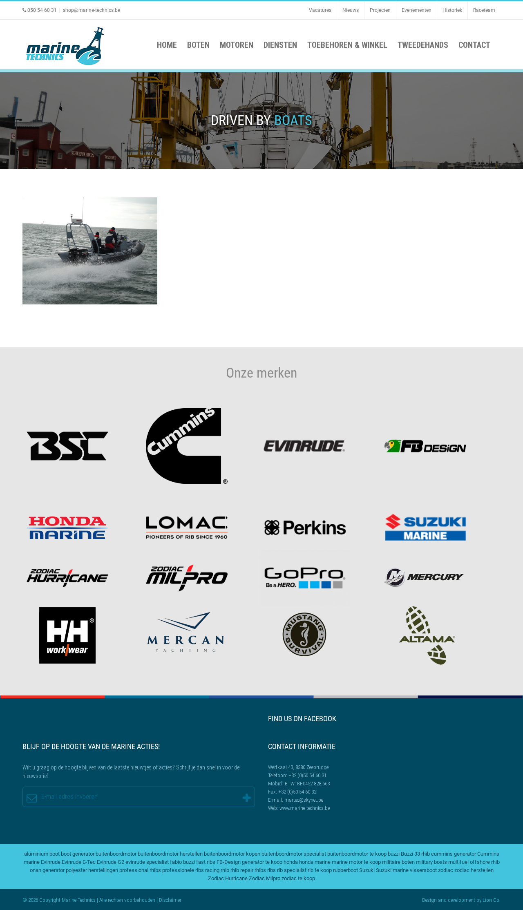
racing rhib (217, 870)
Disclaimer (170, 900)
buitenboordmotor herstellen (170, 854)
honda (291, 862)
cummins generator (453, 854)
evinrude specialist (147, 862)
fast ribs (205, 862)
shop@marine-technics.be (91, 10)
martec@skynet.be (303, 800)
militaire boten (398, 862)
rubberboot (345, 870)
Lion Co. (492, 900)
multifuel (458, 862)
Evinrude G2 (110, 862)
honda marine (315, 862)
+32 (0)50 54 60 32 (297, 792)
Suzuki (367, 870)
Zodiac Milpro (89, 251)
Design (429, 900)
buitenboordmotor (116, 854)
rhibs (260, 870)
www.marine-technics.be (304, 808)
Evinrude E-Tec (79, 862)
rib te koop (320, 870)
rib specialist (291, 870)
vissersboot (423, 870)
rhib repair (241, 870)
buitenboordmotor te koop (357, 854)
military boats (431, 862)
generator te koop (262, 862)
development (461, 900)
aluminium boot (42, 854)
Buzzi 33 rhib (415, 854)
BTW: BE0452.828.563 (307, 783)
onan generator (47, 870)
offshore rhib (485, 862)
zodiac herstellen (474, 870)
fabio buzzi (182, 862)
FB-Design (229, 862)
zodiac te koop (298, 878)
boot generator (77, 854)
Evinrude (50, 862)
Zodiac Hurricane (228, 878)
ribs (271, 870)
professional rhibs (140, 870)
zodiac (445, 870)
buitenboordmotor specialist (294, 854)
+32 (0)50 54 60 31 (307, 775)
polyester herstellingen (92, 870)
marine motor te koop (356, 862)
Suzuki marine (392, 870)
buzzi (394, 854)
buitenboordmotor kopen (232, 854)
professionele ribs (183, 870)
